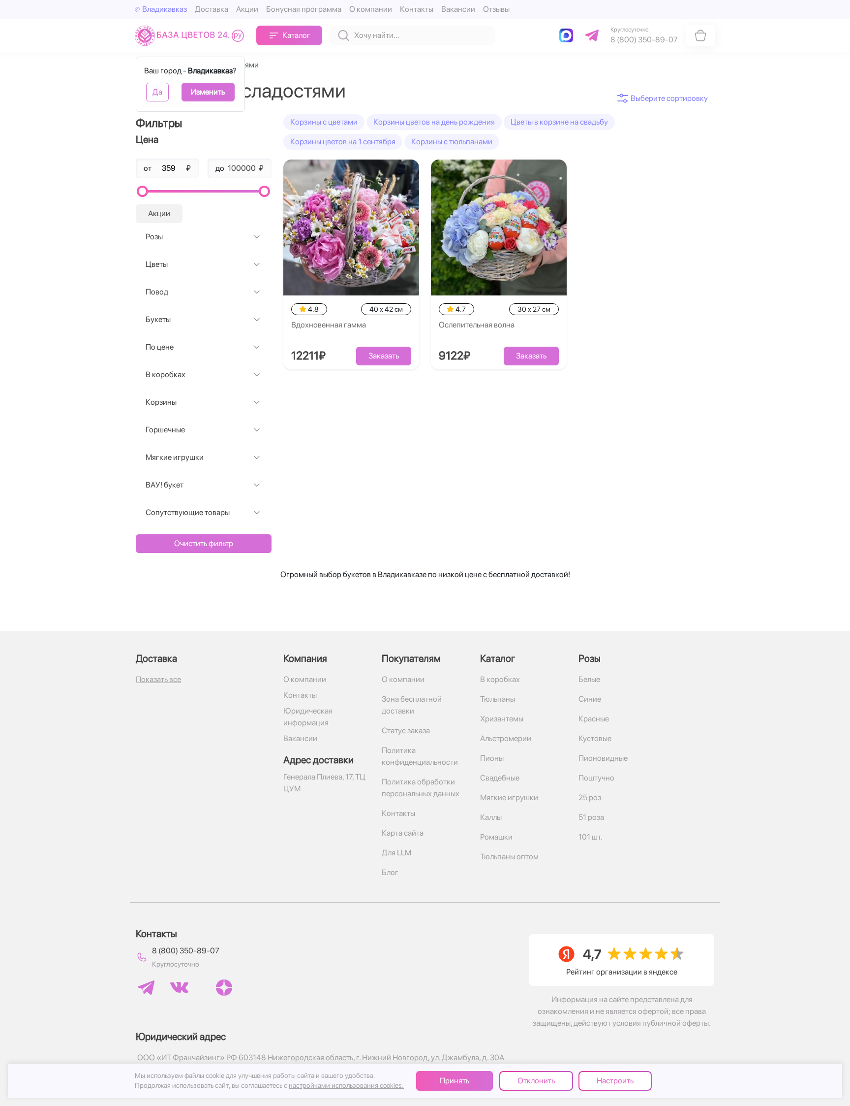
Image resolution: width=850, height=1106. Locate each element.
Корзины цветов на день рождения (434, 122)
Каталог (296, 35)
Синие (589, 699)
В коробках (165, 374)
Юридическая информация (308, 716)
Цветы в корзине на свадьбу (559, 122)
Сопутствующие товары (188, 512)
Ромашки (496, 837)
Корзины (161, 402)
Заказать (383, 355)
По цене (160, 347)
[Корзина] (700, 35)
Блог (390, 872)
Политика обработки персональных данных (420, 787)
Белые (589, 679)
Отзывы (496, 9)
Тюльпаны (497, 699)
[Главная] (191, 35)
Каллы (491, 817)
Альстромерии (505, 738)
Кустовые (594, 738)
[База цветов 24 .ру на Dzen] (224, 987)
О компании (370, 9)
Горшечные (165, 429)
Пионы (492, 758)
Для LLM (396, 852)
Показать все (158, 679)
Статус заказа (406, 730)
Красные (593, 718)
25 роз (589, 797)
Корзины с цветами (324, 122)
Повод (157, 291)
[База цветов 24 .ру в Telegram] (146, 987)
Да (157, 92)
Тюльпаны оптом (509, 856)
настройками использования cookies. (346, 1085)
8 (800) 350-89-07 (185, 950)
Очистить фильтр (203, 543)
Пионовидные (603, 758)
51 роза (591, 817)
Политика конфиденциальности (420, 756)
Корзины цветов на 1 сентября (342, 141)
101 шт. (590, 837)
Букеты (158, 319)
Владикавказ (164, 9)
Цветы (157, 264)
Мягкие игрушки (175, 457)
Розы (154, 236)
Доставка (211, 9)
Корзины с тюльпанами (451, 141)
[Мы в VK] (179, 987)
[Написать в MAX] (568, 35)
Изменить (208, 92)
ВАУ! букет (164, 484)
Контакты (416, 9)
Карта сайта (403, 833)
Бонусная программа (303, 9)
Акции (247, 9)
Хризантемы (501, 718)
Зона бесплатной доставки (412, 705)
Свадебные (499, 777)
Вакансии (458, 9)
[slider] (142, 191)
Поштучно (596, 777)
